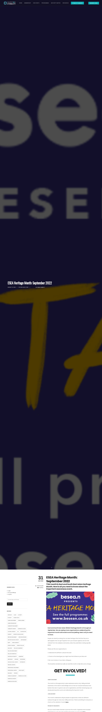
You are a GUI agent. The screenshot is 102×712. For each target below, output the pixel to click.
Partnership (22, 662)
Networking (22, 659)
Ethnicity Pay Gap (20, 645)
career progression (12, 623)
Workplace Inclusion (12, 681)
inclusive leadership (18, 648)
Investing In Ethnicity (12, 656)
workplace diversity (12, 678)
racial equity (21, 670)
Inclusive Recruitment (12, 651)
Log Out (9, 594)
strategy (16, 673)
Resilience (10, 673)
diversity (9, 634)
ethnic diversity (15, 642)
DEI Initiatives (23, 631)
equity (9, 642)
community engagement (13, 626)
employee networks (22, 637)
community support (12, 628)
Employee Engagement (12, 637)
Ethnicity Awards (11, 645)
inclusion (10, 648)
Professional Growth (12, 670)
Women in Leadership (12, 675)
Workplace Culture (22, 675)
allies (15, 614)
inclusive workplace (12, 653)
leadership (21, 656)
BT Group (9, 617)
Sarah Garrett (41, 287)
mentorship (10, 659)
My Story (26, 287)
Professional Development (13, 667)
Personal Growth (11, 664)
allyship (20, 614)
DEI (18, 631)
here (67, 702)
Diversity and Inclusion (18, 634)
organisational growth (13, 662)
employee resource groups (13, 639)
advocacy (10, 614)
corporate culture (22, 628)
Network (16, 659)
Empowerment (23, 639)
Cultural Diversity (11, 631)
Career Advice (16, 617)
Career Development (12, 620)
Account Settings (12, 592)
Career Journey (21, 620)
